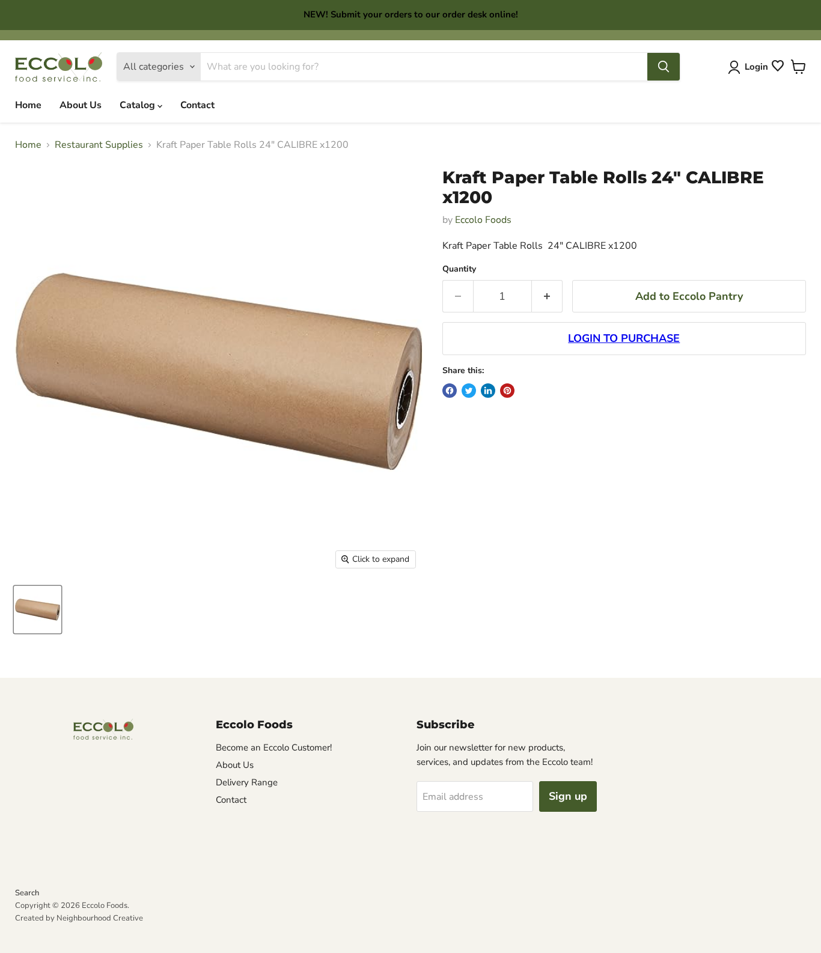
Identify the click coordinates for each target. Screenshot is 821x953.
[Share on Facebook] (449, 390)
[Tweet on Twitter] (469, 390)
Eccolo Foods (483, 220)
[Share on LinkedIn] (488, 390)
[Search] (663, 67)
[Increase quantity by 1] (547, 296)
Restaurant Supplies (99, 144)
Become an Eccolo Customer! (274, 747)
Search (27, 893)
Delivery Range (247, 782)
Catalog (138, 105)
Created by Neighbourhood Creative (79, 918)
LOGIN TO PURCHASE (624, 338)
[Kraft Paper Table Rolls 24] (37, 609)
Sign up (568, 796)
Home (28, 105)
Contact (197, 105)
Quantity (459, 269)
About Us (81, 105)
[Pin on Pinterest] (507, 390)
